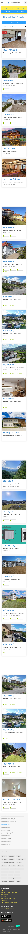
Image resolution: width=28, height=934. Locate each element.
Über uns (3, 890)
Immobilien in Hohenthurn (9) (6, 835)
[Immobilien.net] (14, 3)
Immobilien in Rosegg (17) (5, 830)
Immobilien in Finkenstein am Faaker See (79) (8, 819)
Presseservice (4, 894)
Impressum (3, 896)
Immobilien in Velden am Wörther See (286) (8, 818)
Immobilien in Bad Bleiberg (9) (6, 833)
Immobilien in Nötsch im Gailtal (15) (7, 832)
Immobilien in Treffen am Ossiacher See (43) (8, 821)
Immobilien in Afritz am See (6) (6, 838)
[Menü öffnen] (2, 3)
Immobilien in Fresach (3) (5, 844)
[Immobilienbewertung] (17, 926)
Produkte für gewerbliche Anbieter (9, 892)
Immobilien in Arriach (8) (5, 836)
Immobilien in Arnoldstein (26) (6, 822)
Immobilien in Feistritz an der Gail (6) (7, 839)
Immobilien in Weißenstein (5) (6, 841)
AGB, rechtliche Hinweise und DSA (9, 898)
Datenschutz (4, 900)
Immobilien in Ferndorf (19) (5, 827)
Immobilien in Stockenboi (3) (6, 846)
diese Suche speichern (14, 22)
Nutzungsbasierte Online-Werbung (9, 902)
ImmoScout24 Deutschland (7, 908)
